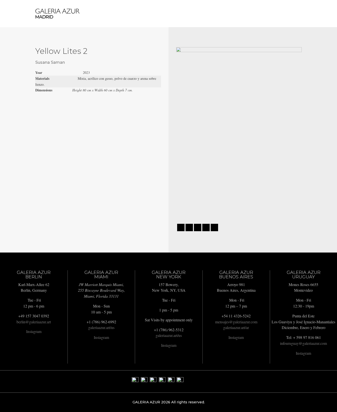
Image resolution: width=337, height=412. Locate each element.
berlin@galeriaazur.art (34, 321)
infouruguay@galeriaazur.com (303, 343)
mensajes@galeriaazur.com (236, 321)
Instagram (33, 331)
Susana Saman (50, 62)
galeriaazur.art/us (101, 327)
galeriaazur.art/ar (236, 327)
